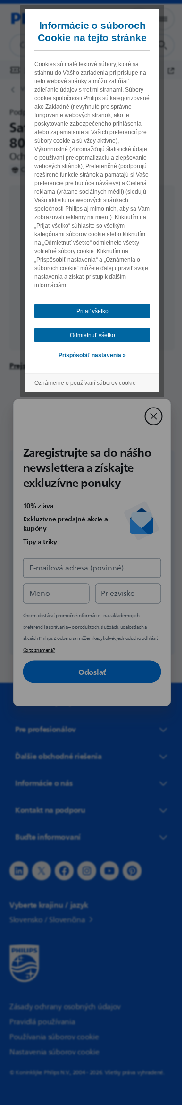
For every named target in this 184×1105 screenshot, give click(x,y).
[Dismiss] (150, 416)
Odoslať (88, 672)
